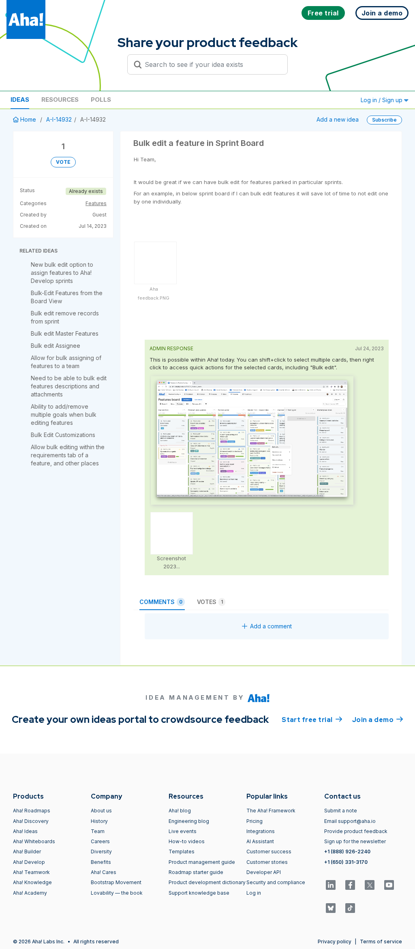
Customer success (268, 851)
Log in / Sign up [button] (382, 99)
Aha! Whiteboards (34, 841)
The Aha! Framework (270, 811)
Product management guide (202, 862)
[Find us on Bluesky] (330, 908)
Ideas (20, 99)
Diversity (101, 851)
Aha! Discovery (31, 821)
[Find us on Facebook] (350, 884)
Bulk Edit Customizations (63, 434)
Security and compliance (275, 882)
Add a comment (271, 626)
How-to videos (187, 841)
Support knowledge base (199, 893)
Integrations (260, 831)
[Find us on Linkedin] (330, 884)
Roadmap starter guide (196, 872)
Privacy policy (334, 941)
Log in (253, 893)
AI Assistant (260, 841)
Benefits (101, 862)
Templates (182, 851)
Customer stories (267, 862)
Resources (60, 99)
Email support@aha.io (350, 821)
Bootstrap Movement (116, 882)
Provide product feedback (355, 831)
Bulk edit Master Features (64, 333)
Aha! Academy (30, 893)
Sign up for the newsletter (355, 841)
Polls (101, 99)
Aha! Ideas (25, 831)
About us (101, 811)
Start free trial (312, 719)
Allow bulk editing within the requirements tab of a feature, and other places (68, 455)
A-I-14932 (59, 119)
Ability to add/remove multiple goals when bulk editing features (63, 414)
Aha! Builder (27, 851)
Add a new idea (338, 119)
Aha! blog (180, 811)
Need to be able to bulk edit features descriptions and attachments (69, 386)
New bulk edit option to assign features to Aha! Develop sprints (62, 272)
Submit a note (340, 811)
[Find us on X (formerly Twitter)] (369, 884)
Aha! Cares (103, 872)
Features (96, 203)
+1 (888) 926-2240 (347, 851)
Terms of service (381, 941)
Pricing (254, 821)
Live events (183, 831)
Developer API (263, 872)
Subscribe (384, 120)
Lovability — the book (117, 893)
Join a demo (377, 719)
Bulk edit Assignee (55, 345)
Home (28, 119)
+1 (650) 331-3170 (346, 862)
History (99, 821)
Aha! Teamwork (31, 872)
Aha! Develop (29, 862)
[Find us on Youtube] (389, 884)
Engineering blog (189, 821)
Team (98, 831)
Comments (160, 601)
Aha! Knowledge (32, 882)
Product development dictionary (207, 882)
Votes (210, 601)
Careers (100, 841)
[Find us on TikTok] (350, 908)
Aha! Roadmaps (31, 811)
